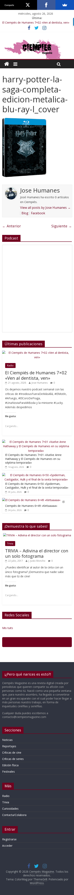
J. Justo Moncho (36, 560)
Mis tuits (7, 628)
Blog (25, 213)
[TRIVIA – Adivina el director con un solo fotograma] (37, 535)
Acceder (7, 845)
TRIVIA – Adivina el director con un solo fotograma (36, 553)
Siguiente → (61, 226)
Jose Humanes (40, 382)
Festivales (8, 771)
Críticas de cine (11, 752)
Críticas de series (13, 759)
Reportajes (9, 746)
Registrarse (9, 839)
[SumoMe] (64, 5)
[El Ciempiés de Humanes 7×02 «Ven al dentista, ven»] (37, 353)
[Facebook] (46, 5)
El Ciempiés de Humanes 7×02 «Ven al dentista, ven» (35, 22)
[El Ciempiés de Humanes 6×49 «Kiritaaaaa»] (31, 500)
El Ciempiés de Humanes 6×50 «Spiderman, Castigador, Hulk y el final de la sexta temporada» (36, 486)
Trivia (10, 543)
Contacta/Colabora (14, 815)
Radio (10, 365)
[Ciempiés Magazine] (37, 40)
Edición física (10, 765)
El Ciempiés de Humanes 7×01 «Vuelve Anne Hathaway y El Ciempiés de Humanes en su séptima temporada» (33, 458)
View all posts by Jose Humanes (45, 207)
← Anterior (11, 226)
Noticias (7, 740)
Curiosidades (10, 808)
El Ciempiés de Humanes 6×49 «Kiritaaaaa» (35, 504)
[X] (28, 5)
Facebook (38, 213)
